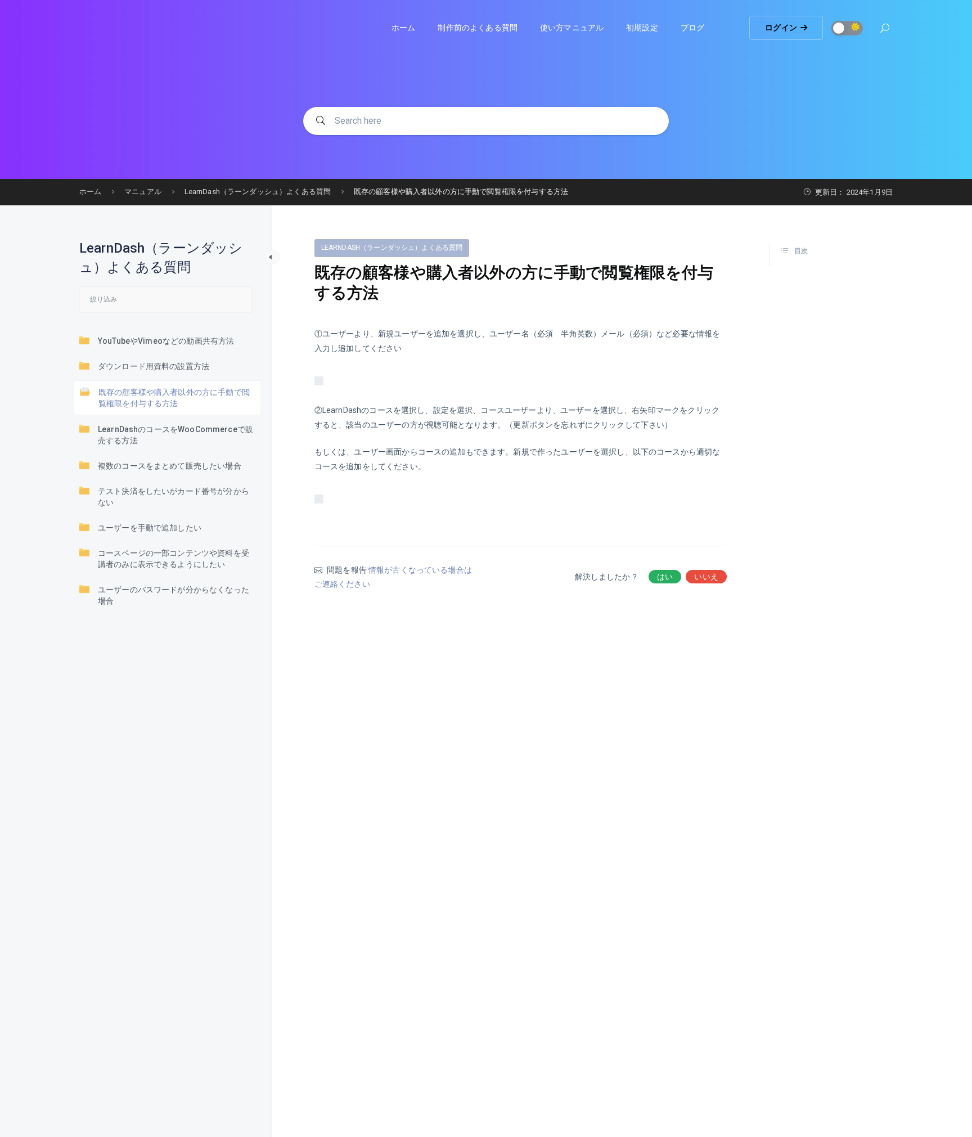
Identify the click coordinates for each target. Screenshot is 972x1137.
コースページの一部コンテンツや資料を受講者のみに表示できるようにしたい (173, 559)
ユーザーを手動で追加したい (149, 527)
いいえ (706, 576)
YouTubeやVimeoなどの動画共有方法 (166, 340)
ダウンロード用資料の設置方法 (153, 366)
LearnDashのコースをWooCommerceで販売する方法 (175, 435)
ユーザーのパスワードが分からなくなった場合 (173, 595)
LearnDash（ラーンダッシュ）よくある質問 (392, 247)
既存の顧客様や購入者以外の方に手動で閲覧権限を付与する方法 (174, 398)
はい (665, 576)
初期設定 (642, 27)
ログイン (781, 27)
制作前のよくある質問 (478, 27)
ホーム (403, 27)
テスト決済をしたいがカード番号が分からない (173, 497)
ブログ (692, 27)
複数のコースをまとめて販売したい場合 (169, 465)
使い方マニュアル (572, 27)
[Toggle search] (885, 29)
